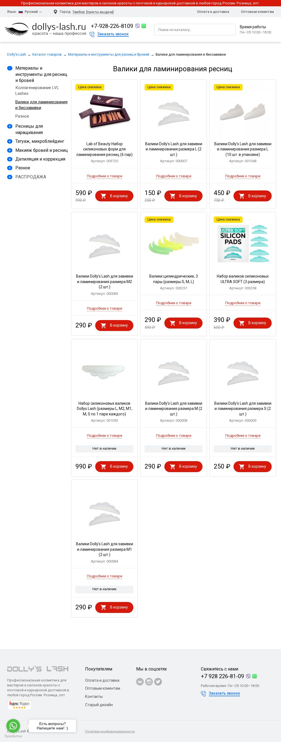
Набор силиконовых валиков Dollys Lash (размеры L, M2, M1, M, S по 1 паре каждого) (104, 412)
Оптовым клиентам (257, 12)
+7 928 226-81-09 (222, 676)
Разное (22, 116)
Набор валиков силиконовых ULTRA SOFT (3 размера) (243, 282)
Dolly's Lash (16, 54)
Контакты (94, 696)
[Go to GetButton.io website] (13, 736)
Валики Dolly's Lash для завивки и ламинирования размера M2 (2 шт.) (104, 285)
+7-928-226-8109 (112, 26)
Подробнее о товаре (104, 176)
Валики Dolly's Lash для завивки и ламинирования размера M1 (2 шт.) (104, 552)
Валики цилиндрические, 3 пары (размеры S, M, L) (173, 282)
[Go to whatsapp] (13, 726)
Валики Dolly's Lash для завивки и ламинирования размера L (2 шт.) (173, 152)
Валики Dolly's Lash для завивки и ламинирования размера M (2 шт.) (173, 412)
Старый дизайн (99, 705)
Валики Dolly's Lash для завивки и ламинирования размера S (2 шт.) (242, 412)
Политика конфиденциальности (110, 731)
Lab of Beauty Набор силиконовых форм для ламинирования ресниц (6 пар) (104, 152)
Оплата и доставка (213, 12)
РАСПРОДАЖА (30, 176)
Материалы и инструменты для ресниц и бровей (108, 54)
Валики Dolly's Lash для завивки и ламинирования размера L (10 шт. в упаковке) (242, 152)
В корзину (119, 196)
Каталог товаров (47, 54)
